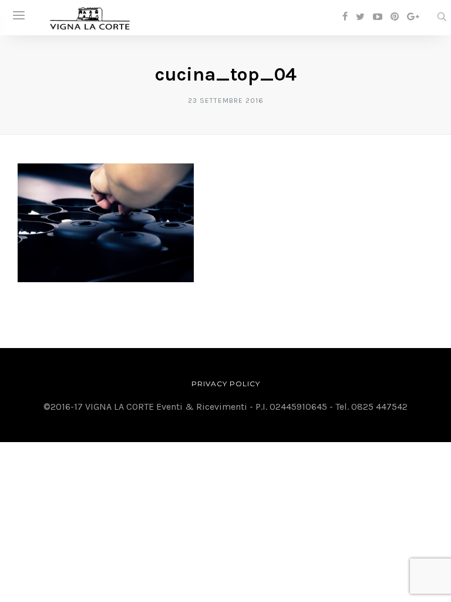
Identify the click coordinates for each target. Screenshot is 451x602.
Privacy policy (225, 383)
